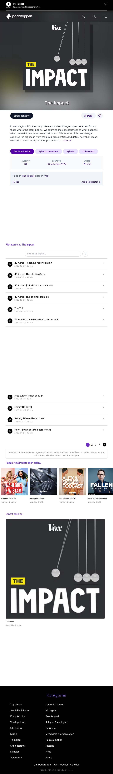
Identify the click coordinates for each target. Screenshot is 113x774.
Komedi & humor (54, 704)
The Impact (28, 175)
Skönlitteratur (17, 745)
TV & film (50, 728)
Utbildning (16, 728)
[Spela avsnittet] (10, 264)
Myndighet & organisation (59, 733)
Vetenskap (16, 757)
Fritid (48, 751)
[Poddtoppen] (19, 16)
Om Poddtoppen (43, 764)
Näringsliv (50, 710)
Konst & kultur (18, 716)
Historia (49, 745)
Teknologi (15, 739)
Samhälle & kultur (22, 151)
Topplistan (16, 704)
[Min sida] (83, 16)
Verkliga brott (18, 722)
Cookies (74, 764)
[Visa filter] (85, 254)
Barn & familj (52, 716)
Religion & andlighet (56, 722)
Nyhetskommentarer (48, 151)
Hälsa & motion (53, 739)
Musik (13, 733)
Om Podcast (61, 764)
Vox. (46, 175)
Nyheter (70, 151)
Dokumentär (88, 151)
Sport (48, 757)
